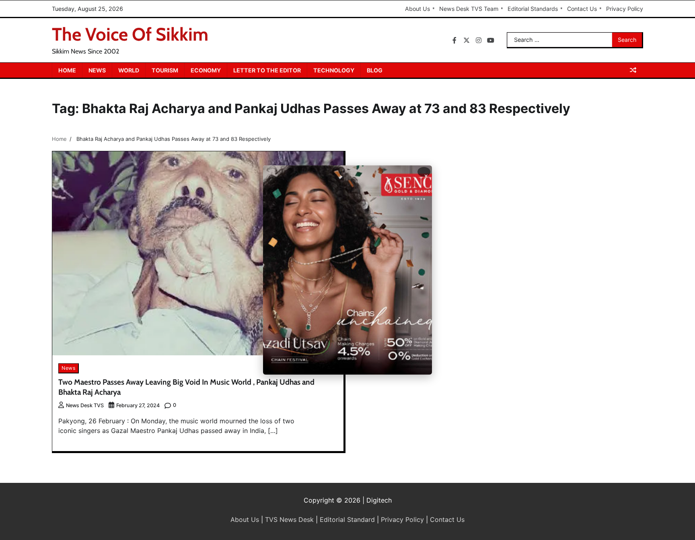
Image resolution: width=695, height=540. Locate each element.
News (97, 70)
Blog (374, 70)
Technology (333, 70)
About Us (417, 8)
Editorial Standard (347, 519)
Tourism (165, 70)
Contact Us (582, 8)
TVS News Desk (289, 519)
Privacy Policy (624, 8)
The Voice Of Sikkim (130, 34)
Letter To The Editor (267, 70)
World (128, 70)
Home (67, 70)
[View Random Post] (633, 70)
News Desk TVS (85, 405)
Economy (206, 70)
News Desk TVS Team (468, 8)
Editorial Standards (533, 8)
